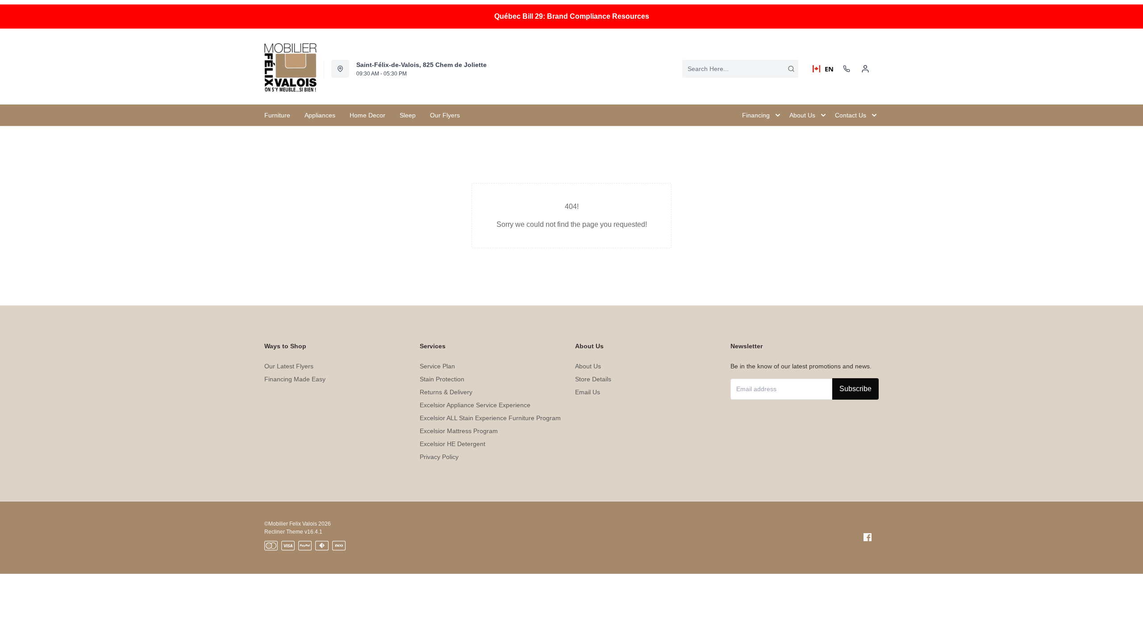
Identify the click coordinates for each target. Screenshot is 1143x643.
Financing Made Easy (294, 379)
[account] (865, 68)
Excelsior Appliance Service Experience (475, 405)
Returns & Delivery (446, 392)
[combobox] (740, 69)
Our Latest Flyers (288, 366)
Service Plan (437, 366)
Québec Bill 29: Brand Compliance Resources (571, 16)
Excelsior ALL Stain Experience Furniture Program (490, 418)
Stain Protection (442, 379)
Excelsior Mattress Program (459, 430)
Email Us (587, 392)
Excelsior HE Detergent (452, 443)
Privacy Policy (439, 456)
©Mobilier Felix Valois (290, 524)
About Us (588, 366)
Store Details (593, 379)
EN (826, 68)
